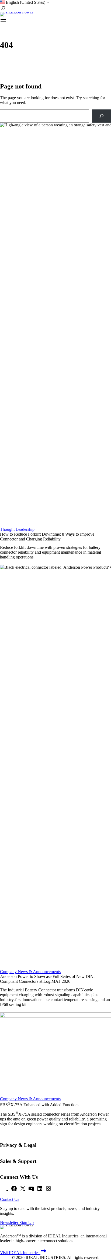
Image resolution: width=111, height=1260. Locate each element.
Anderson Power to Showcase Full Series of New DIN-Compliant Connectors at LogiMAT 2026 (47, 979)
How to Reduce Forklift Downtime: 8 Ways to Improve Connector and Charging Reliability (47, 536)
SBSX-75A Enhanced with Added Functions (39, 1104)
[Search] (101, 116)
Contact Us (9, 1199)
